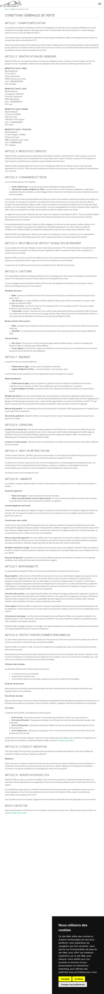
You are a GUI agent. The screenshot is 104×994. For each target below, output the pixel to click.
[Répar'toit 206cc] (11, 3)
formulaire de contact (65, 740)
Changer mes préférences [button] (73, 984)
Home (6, 9)
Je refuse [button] (78, 979)
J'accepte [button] (65, 979)
